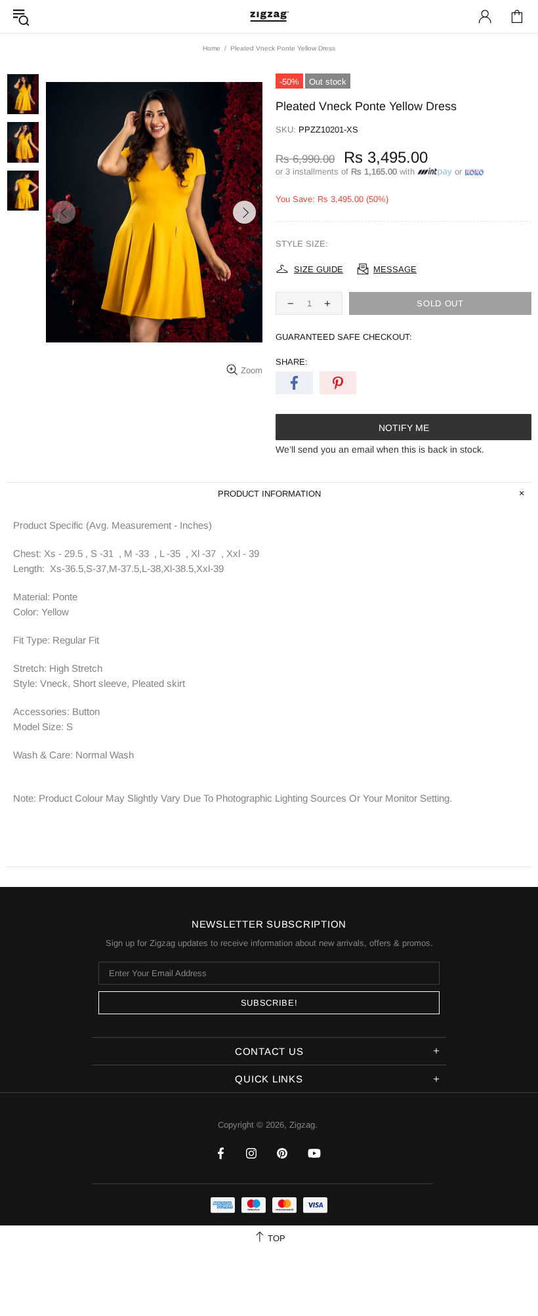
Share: (292, 362)
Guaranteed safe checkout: (344, 337)
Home (211, 48)
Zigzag (269, 16)
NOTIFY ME (404, 427)
